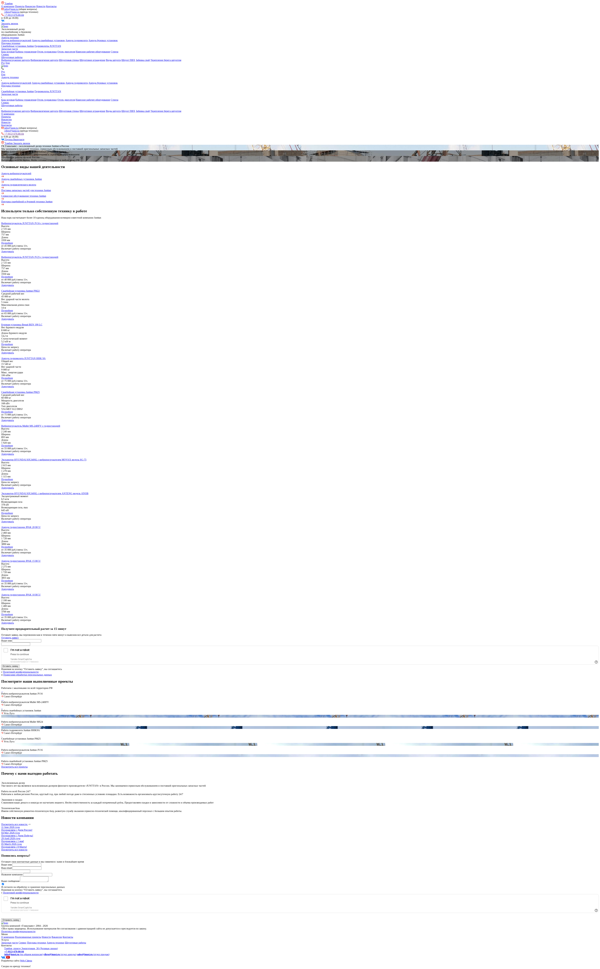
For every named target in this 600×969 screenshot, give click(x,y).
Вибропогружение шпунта (15, 60)
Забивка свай (143, 60)
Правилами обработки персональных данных (27, 674)
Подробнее (7, 243)
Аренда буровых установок (103, 40)
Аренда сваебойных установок (48, 40)
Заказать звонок (9, 23)
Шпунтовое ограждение (92, 60)
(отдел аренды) (59, 954)
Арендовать (7, 251)
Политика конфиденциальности (18, 931)
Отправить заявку (10, 920)
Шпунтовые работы (11, 57)
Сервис (5, 54)
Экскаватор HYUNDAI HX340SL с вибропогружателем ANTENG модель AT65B (44, 493)
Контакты (51, 6)
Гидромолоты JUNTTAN (48, 46)
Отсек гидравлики (47, 51)
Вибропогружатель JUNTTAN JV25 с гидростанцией (29, 257)
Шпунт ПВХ (128, 60)
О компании (7, 6)
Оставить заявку (10, 637)
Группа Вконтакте (14, 139)
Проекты (20, 6)
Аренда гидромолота (76, 40)
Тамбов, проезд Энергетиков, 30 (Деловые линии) (31, 948)
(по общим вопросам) (23, 954)
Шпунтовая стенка (69, 60)
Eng (8, 63)
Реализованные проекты (28, 937)
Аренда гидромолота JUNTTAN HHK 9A (23, 358)
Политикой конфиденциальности (21, 672)
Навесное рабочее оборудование (93, 51)
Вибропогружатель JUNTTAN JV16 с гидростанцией (29, 223)
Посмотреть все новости (14, 824)
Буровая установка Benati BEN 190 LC (21, 324)
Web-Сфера (26, 960)
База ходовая (8, 51)
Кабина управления (25, 51)
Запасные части (9, 49)
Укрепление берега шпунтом (165, 60)
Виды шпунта (113, 60)
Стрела (114, 51)
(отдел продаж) (93, 954)
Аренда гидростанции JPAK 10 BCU (21, 594)
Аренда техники (10, 37)
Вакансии (30, 6)
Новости (40, 6)
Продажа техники (10, 43)
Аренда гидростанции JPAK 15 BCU (21, 561)
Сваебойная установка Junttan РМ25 (20, 392)
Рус (3, 63)
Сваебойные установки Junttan (17, 46)
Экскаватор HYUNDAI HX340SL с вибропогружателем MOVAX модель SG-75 (43, 459)
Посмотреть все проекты (14, 766)
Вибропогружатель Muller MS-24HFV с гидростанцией (30, 426)
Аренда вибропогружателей (16, 40)
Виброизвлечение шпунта (44, 60)
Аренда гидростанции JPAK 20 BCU (21, 527)
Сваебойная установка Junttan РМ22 (20, 290)
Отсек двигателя (66, 51)
